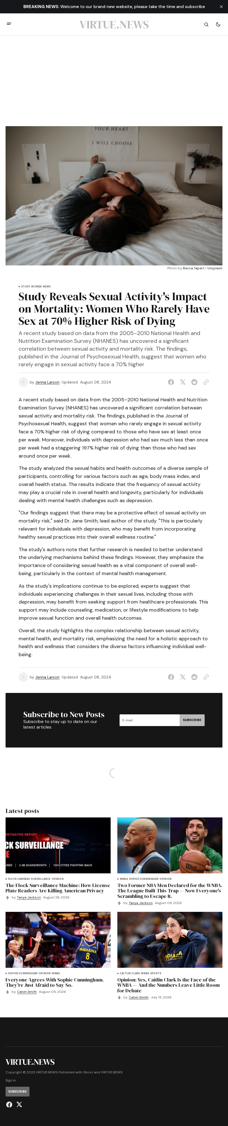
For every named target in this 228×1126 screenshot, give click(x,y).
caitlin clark (130, 973)
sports (155, 973)
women (36, 286)
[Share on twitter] (183, 382)
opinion (58, 879)
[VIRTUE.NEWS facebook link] (10, 1104)
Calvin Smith (27, 992)
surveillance (40, 879)
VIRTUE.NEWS (111, 1072)
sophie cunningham (143, 879)
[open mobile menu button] (9, 24)
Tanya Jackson (29, 897)
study (25, 286)
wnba (124, 879)
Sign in (11, 1080)
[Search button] (206, 24)
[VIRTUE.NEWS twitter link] (18, 1104)
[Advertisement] (114, 84)
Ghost (88, 1072)
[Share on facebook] (172, 382)
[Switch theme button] (218, 24)
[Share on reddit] (194, 382)
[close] (221, 6)
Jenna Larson (47, 382)
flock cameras (19, 879)
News (47, 286)
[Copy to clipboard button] (205, 382)
